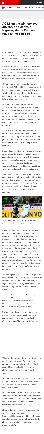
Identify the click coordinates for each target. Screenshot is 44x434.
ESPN (12, 2)
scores (39, 2)
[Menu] (3, 2)
